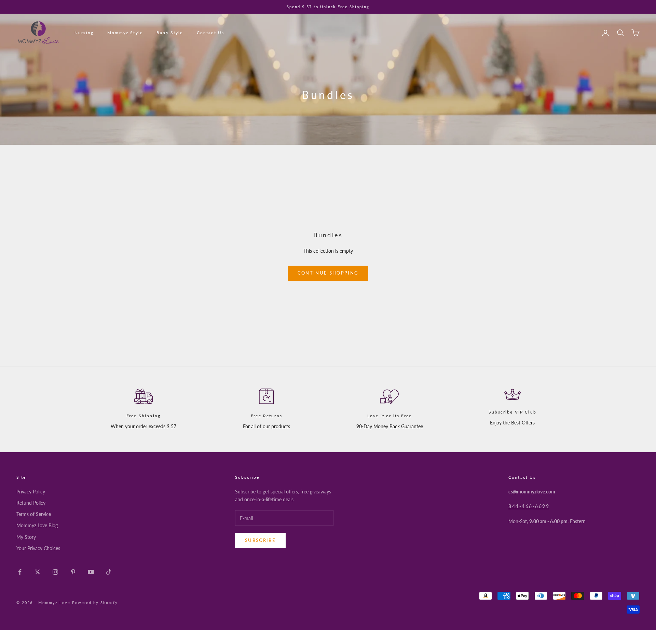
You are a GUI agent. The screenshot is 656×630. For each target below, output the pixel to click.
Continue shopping (328, 273)
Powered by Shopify (95, 602)
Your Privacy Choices (38, 548)
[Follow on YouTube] (90, 572)
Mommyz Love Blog (37, 525)
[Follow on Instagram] (55, 572)
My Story (26, 537)
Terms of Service (33, 514)
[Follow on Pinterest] (73, 572)
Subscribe (260, 540)
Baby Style (169, 32)
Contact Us (210, 32)
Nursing (84, 32)
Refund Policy (30, 503)
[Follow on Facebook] (19, 572)
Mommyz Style (125, 32)
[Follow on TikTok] (108, 572)
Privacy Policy (30, 491)
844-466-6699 (528, 506)
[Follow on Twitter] (37, 572)
